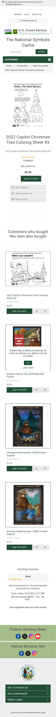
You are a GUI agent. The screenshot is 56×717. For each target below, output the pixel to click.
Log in (26, 14)
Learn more (28, 367)
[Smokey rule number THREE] (28, 504)
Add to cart (31, 179)
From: (14, 593)
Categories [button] (11, 59)
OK (28, 363)
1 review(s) (28, 160)
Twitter (24, 636)
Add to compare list (23, 193)
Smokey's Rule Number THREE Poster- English (27, 532)
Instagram (31, 636)
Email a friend (21, 199)
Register (18, 14)
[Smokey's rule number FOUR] (28, 426)
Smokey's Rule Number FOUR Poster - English (27, 454)
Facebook (18, 636)
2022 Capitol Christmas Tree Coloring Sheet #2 (27, 296)
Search (41, 52)
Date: (21, 593)
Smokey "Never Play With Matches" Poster (26, 375)
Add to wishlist (21, 187)
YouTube (37, 636)
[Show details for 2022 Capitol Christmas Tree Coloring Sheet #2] (28, 268)
